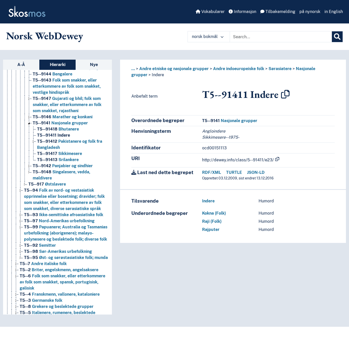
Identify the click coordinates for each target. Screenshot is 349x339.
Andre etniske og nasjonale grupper (174, 68)
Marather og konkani (62, 116)
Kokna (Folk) (214, 213)
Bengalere (52, 74)
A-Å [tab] (21, 64)
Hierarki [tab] (57, 64)
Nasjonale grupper (60, 123)
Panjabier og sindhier (63, 165)
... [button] (133, 68)
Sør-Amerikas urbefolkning (58, 251)
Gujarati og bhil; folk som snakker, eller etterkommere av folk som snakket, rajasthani (67, 104)
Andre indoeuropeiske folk (238, 68)
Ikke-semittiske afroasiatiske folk (63, 214)
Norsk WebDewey (44, 35)
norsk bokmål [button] (205, 36)
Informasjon (244, 11)
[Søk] (337, 36)
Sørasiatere (280, 68)
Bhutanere (58, 129)
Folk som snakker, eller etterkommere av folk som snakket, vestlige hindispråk (67, 86)
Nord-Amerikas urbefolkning (59, 220)
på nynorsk (309, 11)
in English (333, 11)
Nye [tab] (94, 64)
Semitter (40, 245)
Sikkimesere (59, 153)
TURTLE (234, 172)
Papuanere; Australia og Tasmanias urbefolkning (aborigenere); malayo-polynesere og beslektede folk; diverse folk (65, 233)
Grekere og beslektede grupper (57, 306)
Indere (53, 135)
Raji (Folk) (212, 221)
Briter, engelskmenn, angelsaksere (59, 269)
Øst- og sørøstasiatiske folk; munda (66, 257)
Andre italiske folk (43, 263)
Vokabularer (212, 11)
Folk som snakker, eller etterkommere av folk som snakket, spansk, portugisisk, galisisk (62, 282)
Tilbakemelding (279, 11)
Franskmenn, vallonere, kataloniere (60, 294)
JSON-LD (256, 172)
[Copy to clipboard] (285, 94)
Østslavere (47, 184)
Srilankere (58, 159)
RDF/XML (211, 172)
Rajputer (210, 229)
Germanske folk (41, 300)
